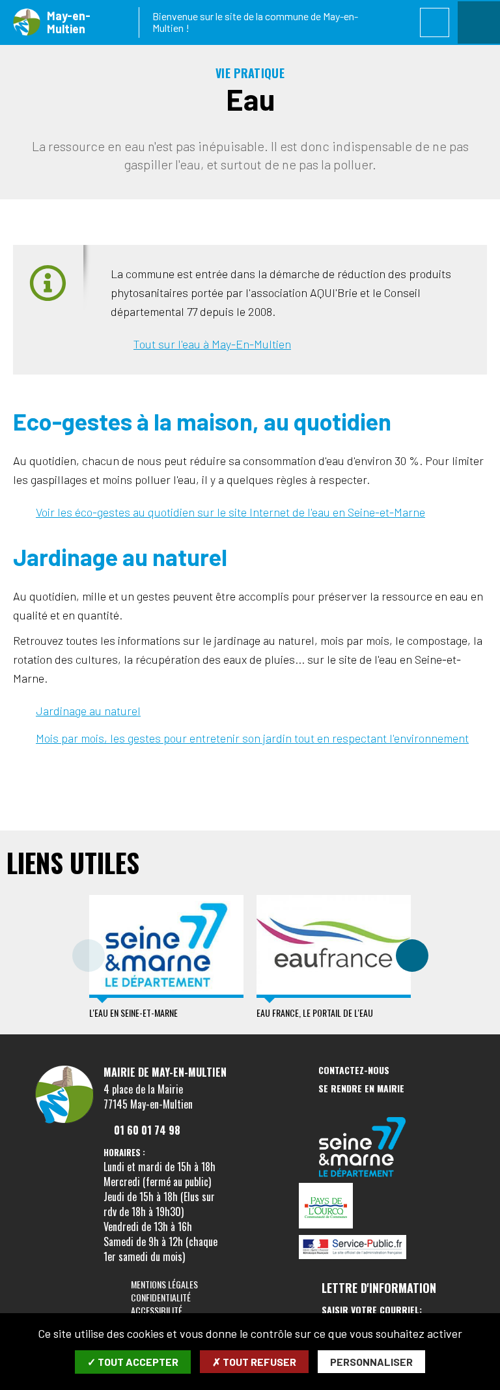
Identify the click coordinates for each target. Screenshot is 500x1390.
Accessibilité (156, 1310)
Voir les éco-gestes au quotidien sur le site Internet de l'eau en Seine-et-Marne (230, 512)
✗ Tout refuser (254, 1361)
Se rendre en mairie (361, 1088)
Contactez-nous (353, 1070)
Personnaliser (371, 1361)
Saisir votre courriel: (372, 1310)
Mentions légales (164, 1284)
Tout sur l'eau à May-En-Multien (212, 344)
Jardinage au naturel (88, 710)
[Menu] (479, 22)
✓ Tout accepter (132, 1361)
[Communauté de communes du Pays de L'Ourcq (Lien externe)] (362, 1206)
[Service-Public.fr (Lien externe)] (362, 1248)
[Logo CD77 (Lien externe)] (362, 1148)
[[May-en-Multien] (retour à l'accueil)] (64, 1121)
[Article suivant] (412, 955)
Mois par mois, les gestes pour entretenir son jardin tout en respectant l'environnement (252, 738)
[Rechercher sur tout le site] (434, 22)
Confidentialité (161, 1297)
